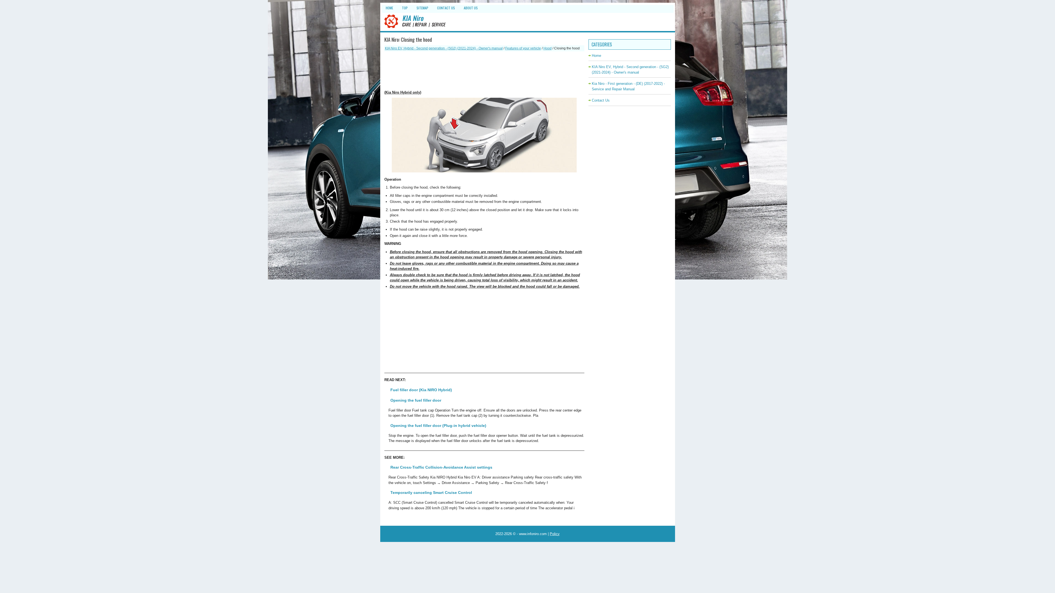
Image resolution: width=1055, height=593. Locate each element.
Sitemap (422, 7)
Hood (547, 48)
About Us (471, 7)
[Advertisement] (484, 70)
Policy (555, 534)
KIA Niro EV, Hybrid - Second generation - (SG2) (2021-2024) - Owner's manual (444, 48)
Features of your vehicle (523, 48)
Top (405, 7)
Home (389, 7)
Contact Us (446, 7)
